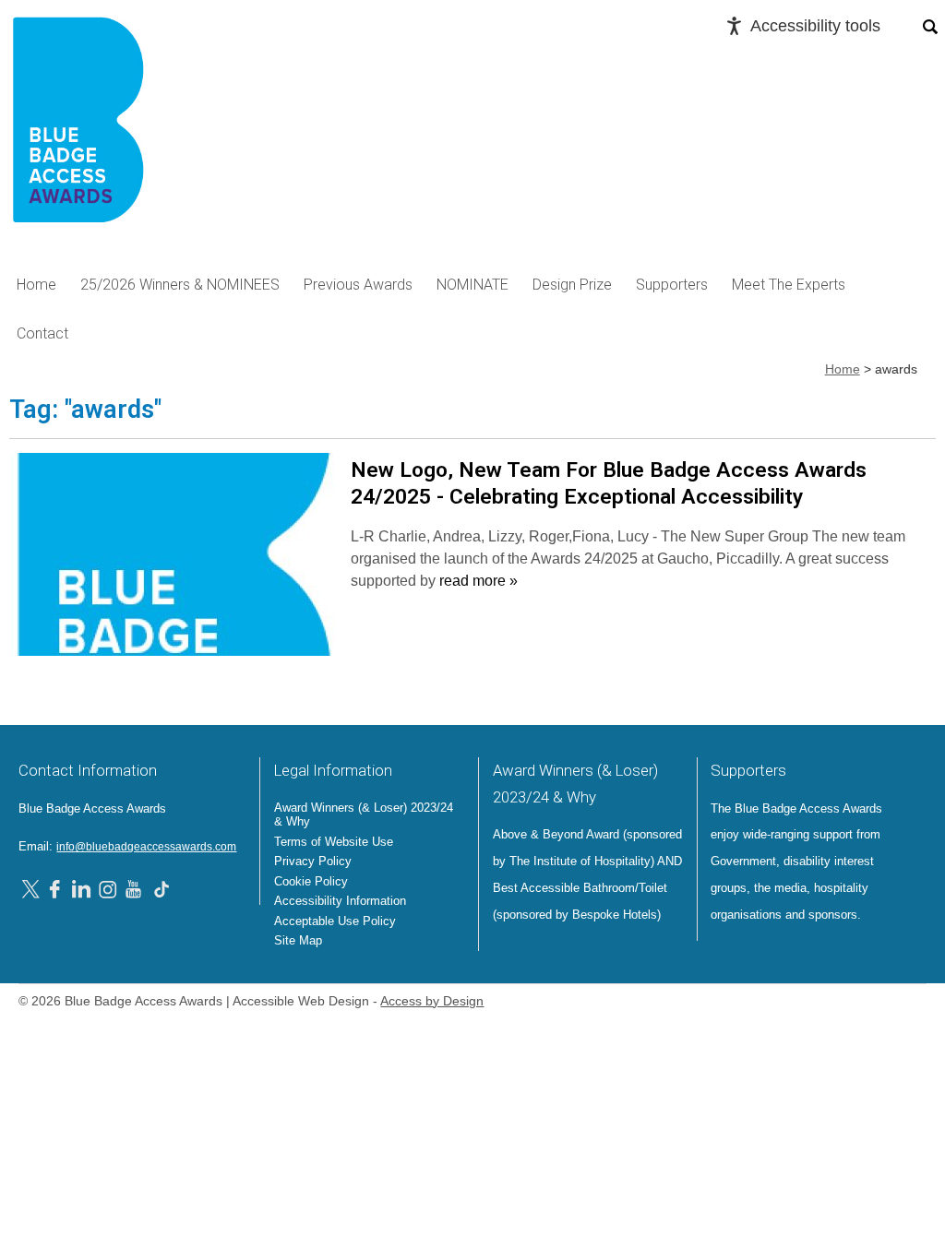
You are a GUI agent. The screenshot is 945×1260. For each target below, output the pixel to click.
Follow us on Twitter (33, 888)
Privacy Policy (313, 861)
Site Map (298, 940)
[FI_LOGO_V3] (78, 126)
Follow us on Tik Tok (161, 888)
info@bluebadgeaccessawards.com (146, 846)
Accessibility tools (815, 26)
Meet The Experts (788, 284)
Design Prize (572, 284)
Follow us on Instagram (108, 888)
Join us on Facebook (57, 888)
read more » (478, 580)
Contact (42, 333)
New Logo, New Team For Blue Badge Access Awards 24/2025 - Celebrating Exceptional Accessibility (609, 483)
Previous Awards (358, 284)
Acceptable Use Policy (335, 921)
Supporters (672, 284)
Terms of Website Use (333, 842)
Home (36, 284)
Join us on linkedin (81, 888)
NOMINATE (472, 284)
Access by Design (432, 1001)
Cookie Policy (311, 881)
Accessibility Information (340, 901)
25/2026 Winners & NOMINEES (180, 284)
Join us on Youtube (135, 888)
